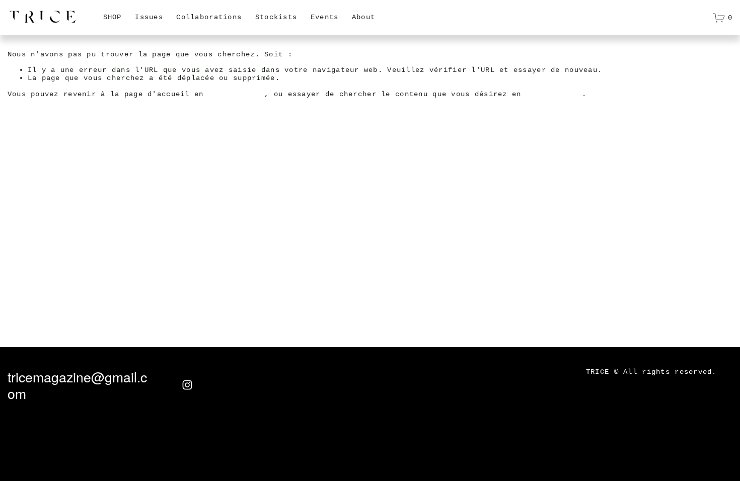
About (363, 17)
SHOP (112, 17)
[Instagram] (187, 385)
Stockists (276, 17)
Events (325, 17)
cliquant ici (236, 94)
